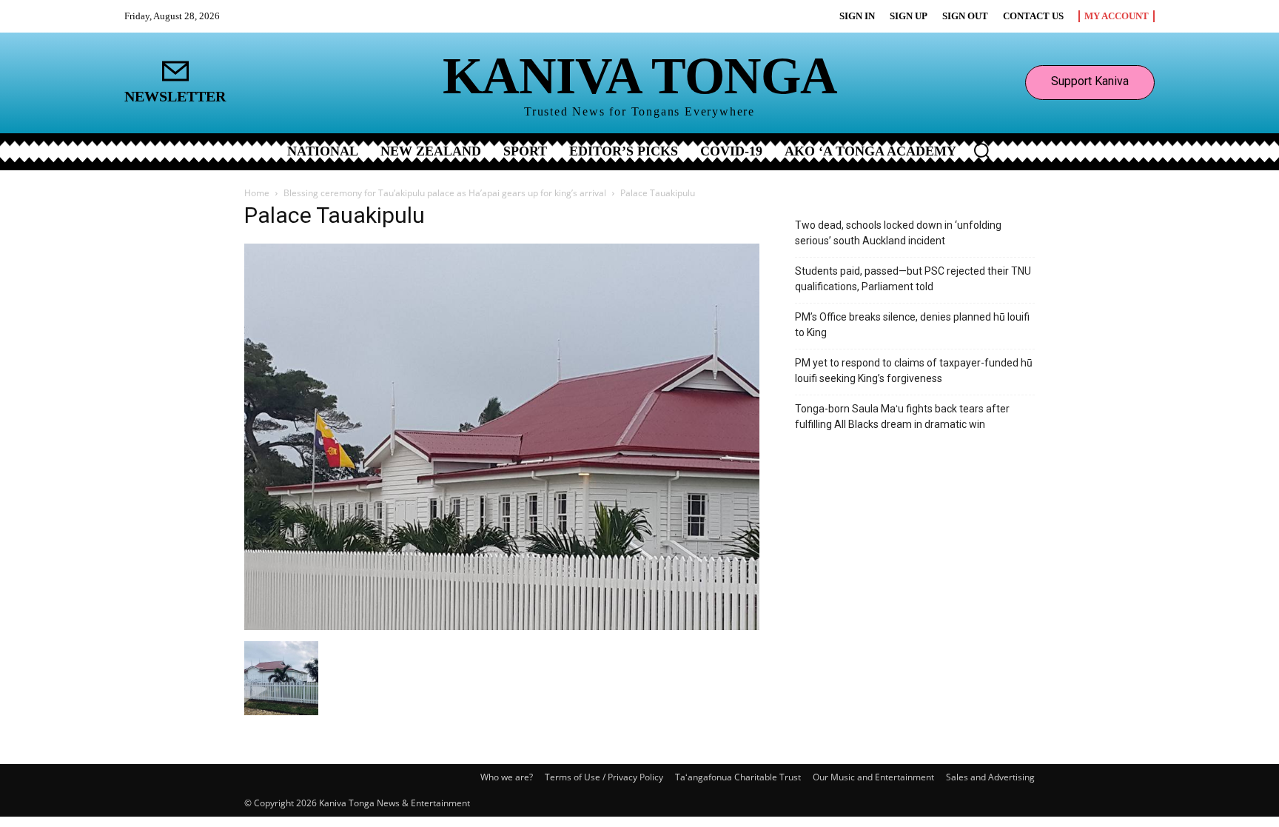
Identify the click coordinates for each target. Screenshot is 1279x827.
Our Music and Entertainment (873, 777)
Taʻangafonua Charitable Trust (738, 777)
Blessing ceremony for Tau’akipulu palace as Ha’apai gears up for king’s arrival (444, 193)
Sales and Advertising (990, 777)
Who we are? (506, 777)
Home (256, 193)
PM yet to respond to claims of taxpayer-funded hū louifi (914, 370)
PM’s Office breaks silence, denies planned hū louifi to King (912, 324)
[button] (981, 150)
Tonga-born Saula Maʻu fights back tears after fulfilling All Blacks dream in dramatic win (902, 416)
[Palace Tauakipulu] (501, 626)
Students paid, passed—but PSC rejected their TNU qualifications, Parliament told (913, 278)
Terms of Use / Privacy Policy (604, 777)
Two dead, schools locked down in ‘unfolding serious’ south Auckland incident (898, 233)
